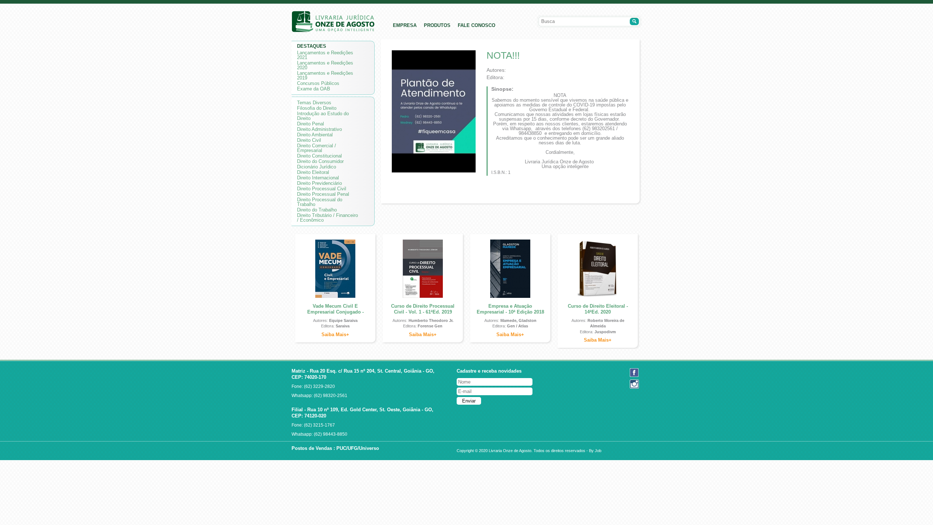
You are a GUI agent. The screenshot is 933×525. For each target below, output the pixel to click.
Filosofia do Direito (316, 108)
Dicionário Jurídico (316, 166)
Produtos (437, 25)
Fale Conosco (476, 25)
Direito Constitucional (319, 155)
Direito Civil (309, 140)
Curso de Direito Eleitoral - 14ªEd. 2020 (598, 309)
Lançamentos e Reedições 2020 (325, 65)
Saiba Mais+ (335, 334)
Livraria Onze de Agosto (333, 21)
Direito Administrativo (319, 129)
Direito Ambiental (315, 134)
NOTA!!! (503, 55)
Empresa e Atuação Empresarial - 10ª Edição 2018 (510, 309)
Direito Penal (310, 123)
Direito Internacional (318, 177)
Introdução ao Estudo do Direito (323, 116)
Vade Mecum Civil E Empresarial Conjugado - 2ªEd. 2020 (335, 311)
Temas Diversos (314, 102)
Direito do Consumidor (320, 161)
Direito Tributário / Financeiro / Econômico (327, 217)
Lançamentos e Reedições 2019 (325, 75)
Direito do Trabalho (317, 209)
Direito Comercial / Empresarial (316, 148)
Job (598, 450)
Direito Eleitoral (313, 172)
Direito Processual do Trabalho (319, 202)
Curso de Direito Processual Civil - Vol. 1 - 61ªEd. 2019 (422, 309)
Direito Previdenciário (319, 183)
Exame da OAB (313, 88)
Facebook (634, 372)
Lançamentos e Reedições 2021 (325, 55)
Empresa (405, 25)
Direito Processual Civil (321, 188)
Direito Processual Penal (323, 194)
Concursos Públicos (318, 83)
